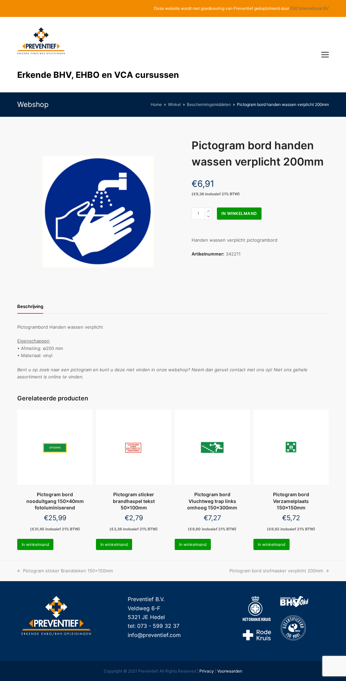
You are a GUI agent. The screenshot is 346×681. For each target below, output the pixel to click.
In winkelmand (239, 213)
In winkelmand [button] (35, 544)
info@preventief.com (154, 635)
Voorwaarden (229, 671)
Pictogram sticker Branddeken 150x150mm (68, 570)
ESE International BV (309, 8)
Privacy (206, 671)
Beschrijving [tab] (30, 306)
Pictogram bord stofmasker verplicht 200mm (276, 570)
